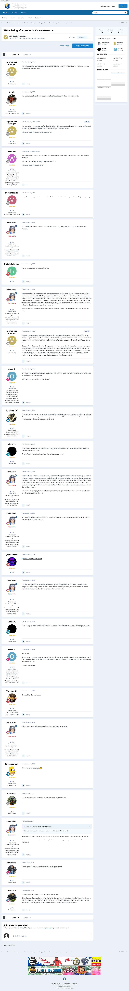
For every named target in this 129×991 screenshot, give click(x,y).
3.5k (12, 428)
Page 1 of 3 (26, 54)
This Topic (117, 12)
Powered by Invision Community (64, 988)
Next (14, 54)
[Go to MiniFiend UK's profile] (12, 417)
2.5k (12, 386)
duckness (11, 793)
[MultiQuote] (23, 84)
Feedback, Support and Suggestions (32, 38)
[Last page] (18, 54)
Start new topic (64, 46)
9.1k (12, 461)
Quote (28, 84)
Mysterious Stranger (18, 36)
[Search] (125, 12)
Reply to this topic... (21, 936)
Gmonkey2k (11, 691)
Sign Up (123, 6)
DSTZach (11, 890)
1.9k (12, 281)
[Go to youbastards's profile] (12, 561)
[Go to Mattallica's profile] (12, 869)
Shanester (11, 222)
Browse (5, 12)
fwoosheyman (11, 764)
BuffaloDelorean (11, 264)
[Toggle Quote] (24, 826)
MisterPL (12, 444)
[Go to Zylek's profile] (12, 99)
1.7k (12, 210)
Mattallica (11, 863)
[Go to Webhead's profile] (12, 158)
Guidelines (21, 18)
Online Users (39, 18)
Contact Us (66, 984)
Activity (23, 12)
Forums (4, 18)
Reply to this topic (82, 46)
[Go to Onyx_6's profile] (12, 376)
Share (72, 37)
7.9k (12, 572)
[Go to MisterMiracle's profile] (12, 199)
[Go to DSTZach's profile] (12, 897)
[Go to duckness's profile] (12, 800)
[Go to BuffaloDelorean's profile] (12, 271)
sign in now (47, 928)
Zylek (11, 92)
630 (12, 109)
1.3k (12, 82)
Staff (30, 18)
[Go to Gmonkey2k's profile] (12, 698)
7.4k (12, 242)
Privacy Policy (56, 984)
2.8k (12, 880)
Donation (15, 12)
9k (13, 908)
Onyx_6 (11, 369)
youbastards (11, 555)
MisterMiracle (11, 193)
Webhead (11, 151)
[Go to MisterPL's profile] (12, 451)
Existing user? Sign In (108, 6)
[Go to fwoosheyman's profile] (12, 771)
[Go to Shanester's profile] (12, 229)
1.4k (12, 169)
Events (13, 18)
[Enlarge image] (32, 559)
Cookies (75, 984)
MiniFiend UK (12, 410)
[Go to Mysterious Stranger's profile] (6, 37)
